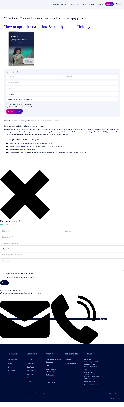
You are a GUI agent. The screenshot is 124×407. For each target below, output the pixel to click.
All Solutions (50, 382)
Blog (9, 367)
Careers (29, 378)
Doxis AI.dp (49, 365)
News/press (30, 367)
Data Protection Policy (26, 393)
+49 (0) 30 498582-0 (7, 224)
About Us (29, 359)
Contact (29, 381)
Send (4, 283)
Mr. (10, 72)
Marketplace (11, 370)
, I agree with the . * (21, 104)
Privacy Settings (40, 393)
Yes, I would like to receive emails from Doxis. (22, 107)
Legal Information (12, 393)
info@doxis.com (93, 384)
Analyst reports (12, 359)
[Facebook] (107, 393)
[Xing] (113, 393)
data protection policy (27, 104)
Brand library (75, 393)
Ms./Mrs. (17, 72)
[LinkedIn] (110, 393)
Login (67, 393)
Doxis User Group (70, 363)
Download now (14, 111)
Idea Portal (68, 359)
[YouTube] (115, 393)
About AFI (30, 374)
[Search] (116, 4)
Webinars (10, 363)
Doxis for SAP (50, 375)
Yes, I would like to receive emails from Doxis (18, 277)
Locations (30, 363)
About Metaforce (32, 370)
